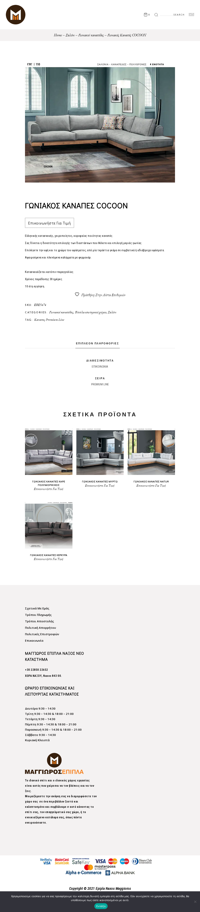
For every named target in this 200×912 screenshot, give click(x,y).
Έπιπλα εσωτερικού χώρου (90, 312)
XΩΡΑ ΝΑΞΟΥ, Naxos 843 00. (43, 676)
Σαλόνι (112, 312)
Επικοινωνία (34, 640)
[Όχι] (195, 902)
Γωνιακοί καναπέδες (61, 312)
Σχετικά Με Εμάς (37, 608)
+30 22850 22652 (36, 670)
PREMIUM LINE (100, 384)
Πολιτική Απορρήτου (40, 628)
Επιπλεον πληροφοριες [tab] (97, 343)
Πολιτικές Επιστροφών (42, 634)
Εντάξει (101, 906)
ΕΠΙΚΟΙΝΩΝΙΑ (100, 366)
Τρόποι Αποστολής (39, 621)
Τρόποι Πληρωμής (38, 615)
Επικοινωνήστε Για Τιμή (49, 222)
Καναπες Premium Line (49, 319)
